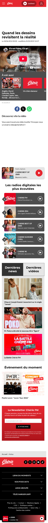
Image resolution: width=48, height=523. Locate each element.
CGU (15, 505)
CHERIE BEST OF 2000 (22, 173)
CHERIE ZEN (23, 211)
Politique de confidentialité (18, 508)
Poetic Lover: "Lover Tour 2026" (15, 398)
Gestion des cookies (23, 510)
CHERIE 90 (22, 251)
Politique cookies (26, 505)
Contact (21, 503)
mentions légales (24, 435)
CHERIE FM (22, 198)
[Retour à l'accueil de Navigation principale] (10, 3)
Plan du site (11, 503)
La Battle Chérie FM (12, 357)
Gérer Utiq (34, 508)
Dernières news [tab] (12, 269)
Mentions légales (33, 503)
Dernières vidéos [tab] (33, 269)
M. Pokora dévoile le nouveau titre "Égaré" (21, 331)
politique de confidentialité (12, 437)
